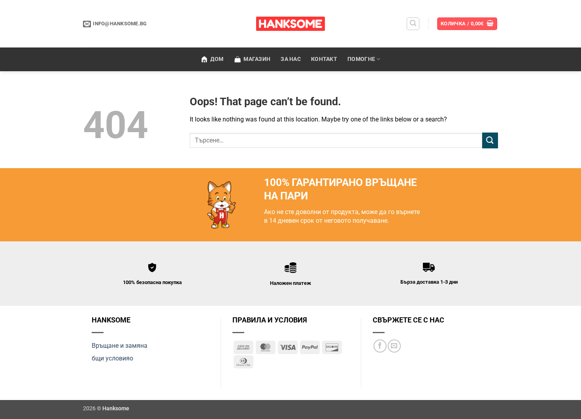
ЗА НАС (291, 59)
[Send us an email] (394, 346)
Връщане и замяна (119, 345)
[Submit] (490, 140)
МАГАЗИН (256, 59)
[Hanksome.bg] (290, 24)
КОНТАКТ (324, 59)
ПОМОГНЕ (361, 59)
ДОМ (216, 59)
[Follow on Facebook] (380, 346)
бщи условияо (112, 358)
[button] (413, 23)
